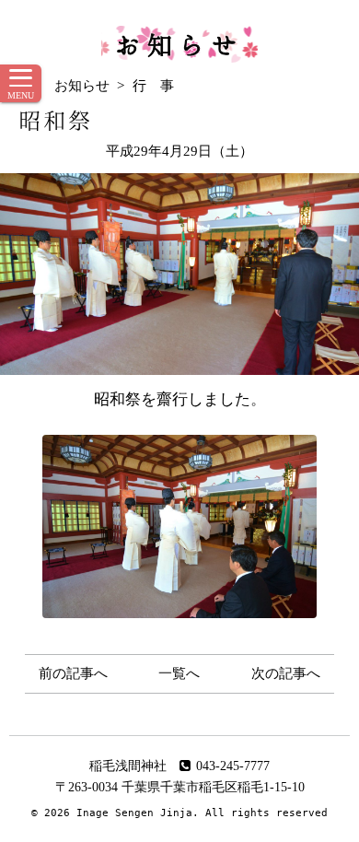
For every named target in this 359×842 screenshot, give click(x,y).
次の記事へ (285, 673)
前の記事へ (73, 673)
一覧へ (179, 673)
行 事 (153, 85)
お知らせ (179, 44)
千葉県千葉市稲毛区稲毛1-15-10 (213, 787)
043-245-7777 (233, 766)
